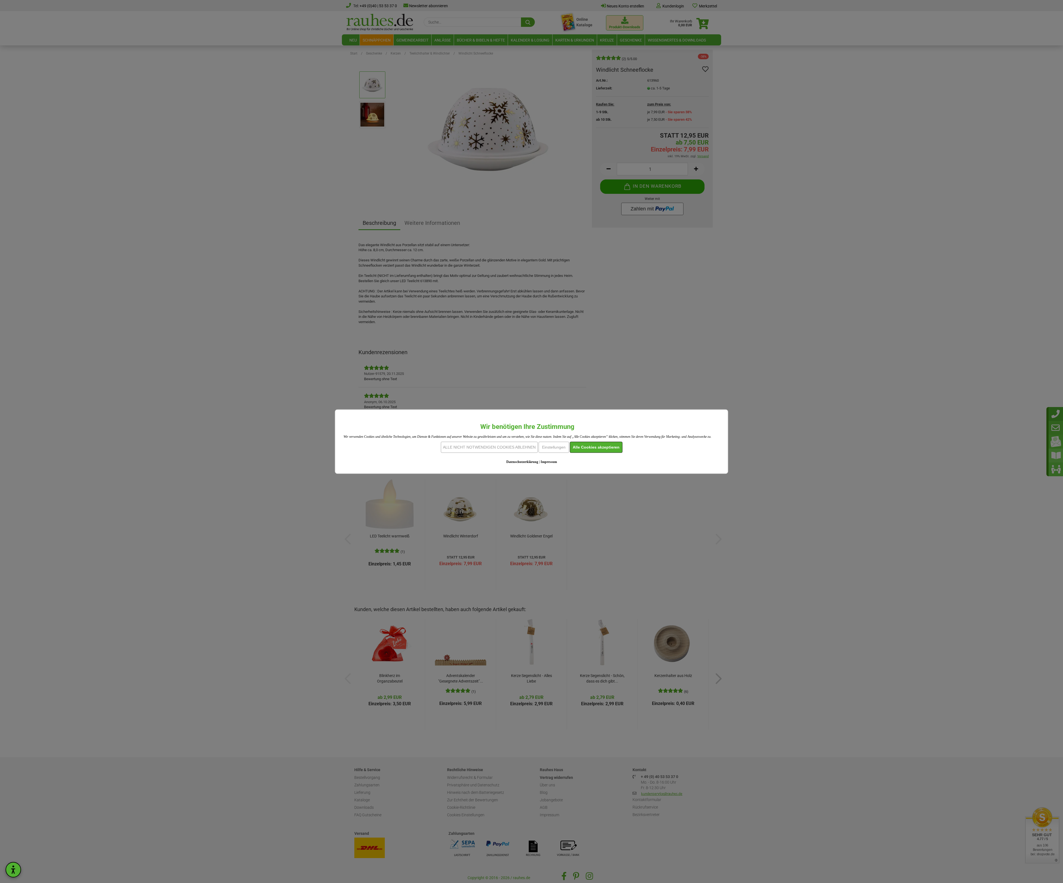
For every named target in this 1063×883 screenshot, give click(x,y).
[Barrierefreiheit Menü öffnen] (13, 869)
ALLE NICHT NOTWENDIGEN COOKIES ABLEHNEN (489, 447)
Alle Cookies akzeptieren (596, 447)
